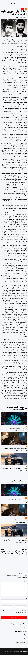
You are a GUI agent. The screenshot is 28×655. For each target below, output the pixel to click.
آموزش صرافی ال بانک (22, 638)
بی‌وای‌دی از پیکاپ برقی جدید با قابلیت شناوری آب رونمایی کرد (14, 468)
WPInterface (24, 651)
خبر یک (14, 2)
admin (17, 17)
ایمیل (25, 604)
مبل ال (25, 635)
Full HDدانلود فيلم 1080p (21, 642)
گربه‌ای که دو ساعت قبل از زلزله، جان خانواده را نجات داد (15, 448)
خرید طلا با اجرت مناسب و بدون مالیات (18, 624)
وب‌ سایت (11, 604)
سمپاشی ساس (23, 627)
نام (26, 598)
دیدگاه (25, 581)
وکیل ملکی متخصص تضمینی (20, 631)
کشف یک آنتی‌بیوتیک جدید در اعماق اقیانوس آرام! (17, 428)
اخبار (25, 426)
